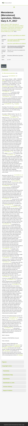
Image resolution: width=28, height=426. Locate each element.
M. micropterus (9, 346)
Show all (4, 66)
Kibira (3, 80)
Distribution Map (8, 374)
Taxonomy (6, 371)
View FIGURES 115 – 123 (13, 75)
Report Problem (7, 390)
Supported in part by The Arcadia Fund (11, 424)
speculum (11, 86)
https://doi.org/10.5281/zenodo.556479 (16, 35)
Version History (7, 386)
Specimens (6, 378)
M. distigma (4, 347)
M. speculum (17, 345)
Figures (4, 362)
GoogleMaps (16, 103)
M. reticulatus (17, 346)
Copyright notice (7, 366)
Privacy (20, 424)
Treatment (5, 70)
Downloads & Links (8, 382)
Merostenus (5, 86)
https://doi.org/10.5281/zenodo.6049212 (16, 43)
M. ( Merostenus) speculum (8, 73)
